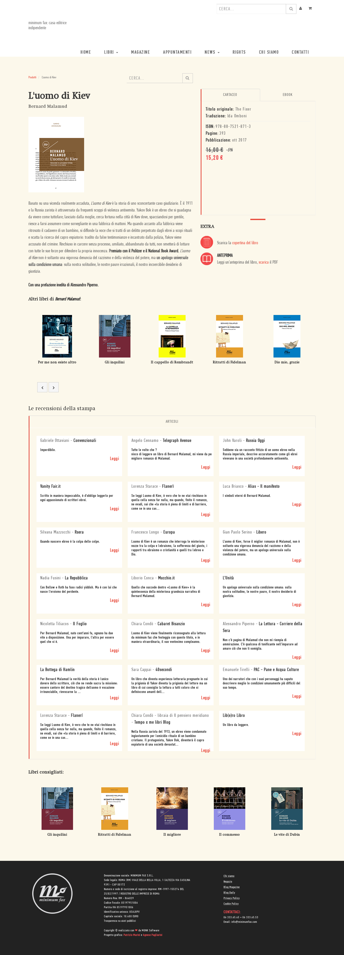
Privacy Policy (232, 898)
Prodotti (32, 77)
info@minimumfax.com (244, 922)
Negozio (228, 881)
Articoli (172, 422)
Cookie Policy (231, 903)
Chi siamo (229, 876)
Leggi (114, 459)
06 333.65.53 (250, 917)
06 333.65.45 (231, 917)
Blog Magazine (232, 887)
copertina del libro (245, 243)
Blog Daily (229, 892)
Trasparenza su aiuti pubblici (120, 921)
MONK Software (150, 930)
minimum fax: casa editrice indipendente (47, 25)
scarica (264, 262)
